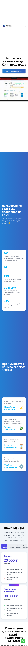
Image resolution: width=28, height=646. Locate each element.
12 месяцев (24, 546)
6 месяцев (18, 546)
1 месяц (5, 546)
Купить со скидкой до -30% (14, 71)
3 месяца (12, 546)
